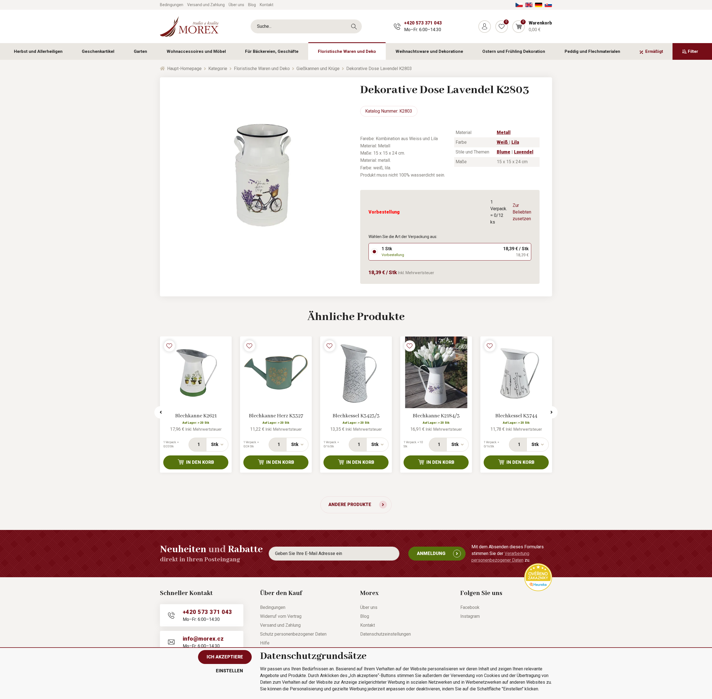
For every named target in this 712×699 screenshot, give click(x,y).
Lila (515, 142)
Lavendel (523, 152)
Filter (693, 51)
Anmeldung (431, 553)
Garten (140, 51)
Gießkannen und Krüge (318, 68)
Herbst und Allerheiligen (38, 51)
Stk (214, 444)
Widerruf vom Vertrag (280, 616)
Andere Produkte (349, 504)
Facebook (469, 607)
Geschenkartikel (98, 51)
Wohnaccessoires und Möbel (196, 51)
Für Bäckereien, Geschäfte (271, 51)
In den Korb (200, 462)
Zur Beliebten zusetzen (522, 212)
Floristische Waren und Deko (347, 51)
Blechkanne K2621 (196, 416)
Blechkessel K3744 (516, 416)
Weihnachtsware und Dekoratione (429, 51)
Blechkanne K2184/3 (436, 416)
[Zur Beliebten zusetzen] (169, 345)
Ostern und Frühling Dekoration (513, 51)
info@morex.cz (203, 638)
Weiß (503, 142)
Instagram (470, 616)
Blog (252, 5)
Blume (503, 152)
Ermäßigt (654, 51)
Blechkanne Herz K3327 (276, 416)
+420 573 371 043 (423, 23)
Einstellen (229, 670)
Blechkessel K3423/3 (356, 416)
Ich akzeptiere (225, 657)
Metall (504, 132)
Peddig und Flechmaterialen (592, 51)
